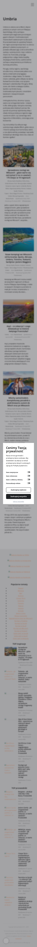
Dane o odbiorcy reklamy (14, 480)
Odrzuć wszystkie (18, 501)
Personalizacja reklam (13, 483)
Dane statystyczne (12, 472)
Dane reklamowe (11, 476)
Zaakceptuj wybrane (18, 490)
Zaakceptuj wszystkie (18, 496)
